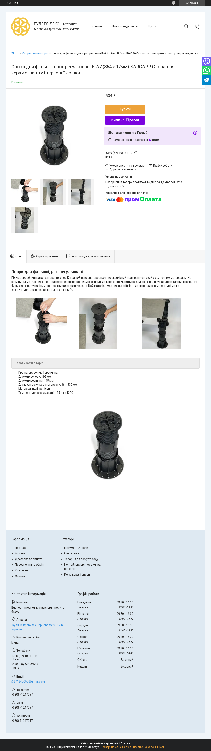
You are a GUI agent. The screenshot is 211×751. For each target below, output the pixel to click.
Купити (125, 109)
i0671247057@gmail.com (28, 681)
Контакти (21, 570)
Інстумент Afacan (76, 547)
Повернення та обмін (29, 564)
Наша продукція (123, 26)
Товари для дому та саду (81, 559)
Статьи (20, 576)
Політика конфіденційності (149, 747)
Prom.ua (125, 743)
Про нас (20, 547)
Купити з (118, 120)
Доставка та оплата (28, 559)
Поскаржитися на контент (116, 747)
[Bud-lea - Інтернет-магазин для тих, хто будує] (20, 26)
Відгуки (20, 553)
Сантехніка (71, 553)
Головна (96, 26)
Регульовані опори (35, 53)
